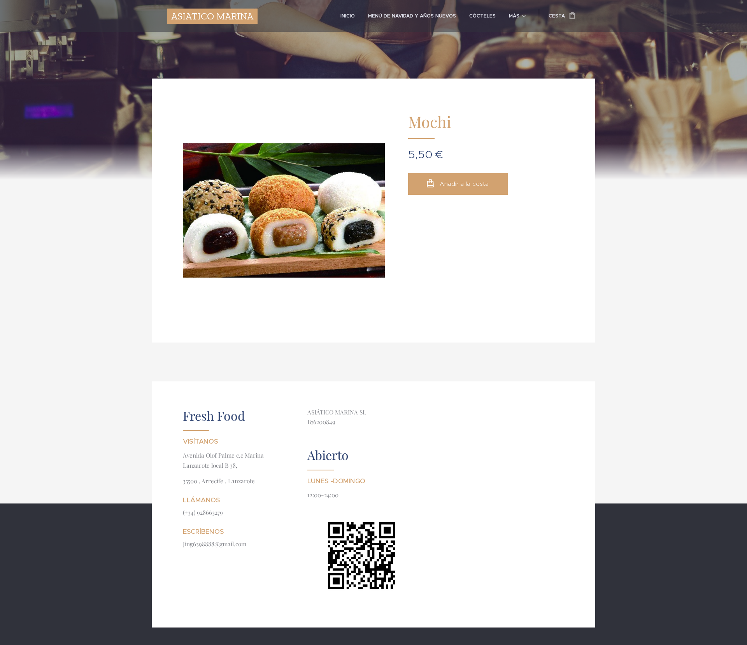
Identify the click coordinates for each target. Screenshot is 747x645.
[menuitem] (347, 16)
